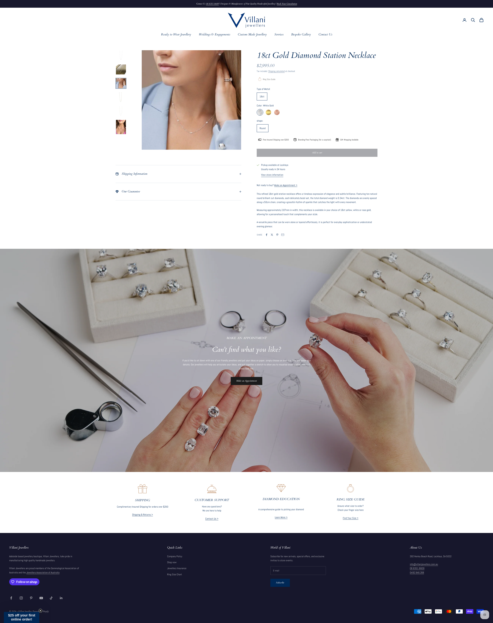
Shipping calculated (276, 71)
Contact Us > (211, 518)
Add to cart (317, 152)
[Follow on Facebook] (11, 598)
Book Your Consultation (287, 3)
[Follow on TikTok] (51, 598)
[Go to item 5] (121, 111)
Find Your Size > (350, 518)
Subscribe (280, 582)
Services (278, 35)
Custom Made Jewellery (252, 35)
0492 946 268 (417, 572)
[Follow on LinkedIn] (61, 598)
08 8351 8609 (212, 3)
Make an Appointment (246, 380)
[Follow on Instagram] (21, 598)
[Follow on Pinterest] (31, 598)
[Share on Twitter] (271, 234)
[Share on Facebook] (266, 234)
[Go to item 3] (121, 83)
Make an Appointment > (285, 185)
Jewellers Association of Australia (43, 572)
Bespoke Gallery (301, 35)
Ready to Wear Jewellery (176, 35)
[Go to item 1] (121, 55)
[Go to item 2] (121, 69)
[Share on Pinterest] (277, 234)
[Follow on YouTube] (41, 598)
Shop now (172, 562)
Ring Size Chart (174, 574)
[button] (21, 617)
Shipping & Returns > (142, 514)
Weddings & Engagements (214, 35)
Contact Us (325, 35)
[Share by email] (282, 234)
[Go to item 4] (121, 97)
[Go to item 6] (121, 126)
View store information (272, 174)
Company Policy (174, 556)
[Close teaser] (40, 611)
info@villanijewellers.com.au (424, 564)
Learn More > (281, 517)
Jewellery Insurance (176, 568)
